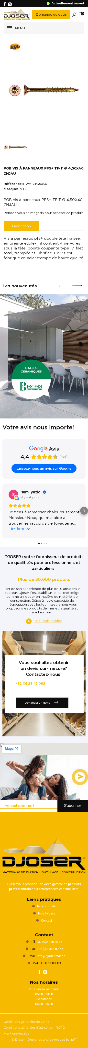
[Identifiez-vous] (74, 14)
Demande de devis (51, 14)
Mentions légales (16, 1033)
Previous (63, 284)
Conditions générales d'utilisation (28, 1027)
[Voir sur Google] (13, 494)
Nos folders (46, 913)
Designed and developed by (48, 1039)
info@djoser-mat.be (51, 956)
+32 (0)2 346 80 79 (50, 949)
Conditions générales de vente (27, 1022)
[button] (4, 511)
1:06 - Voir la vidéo (48, 621)
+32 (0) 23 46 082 (30, 683)
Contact (46, 920)
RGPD (60, 1027)
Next (76, 283)
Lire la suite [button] (19, 529)
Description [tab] (21, 226)
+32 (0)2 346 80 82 (49, 942)
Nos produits (46, 906)
